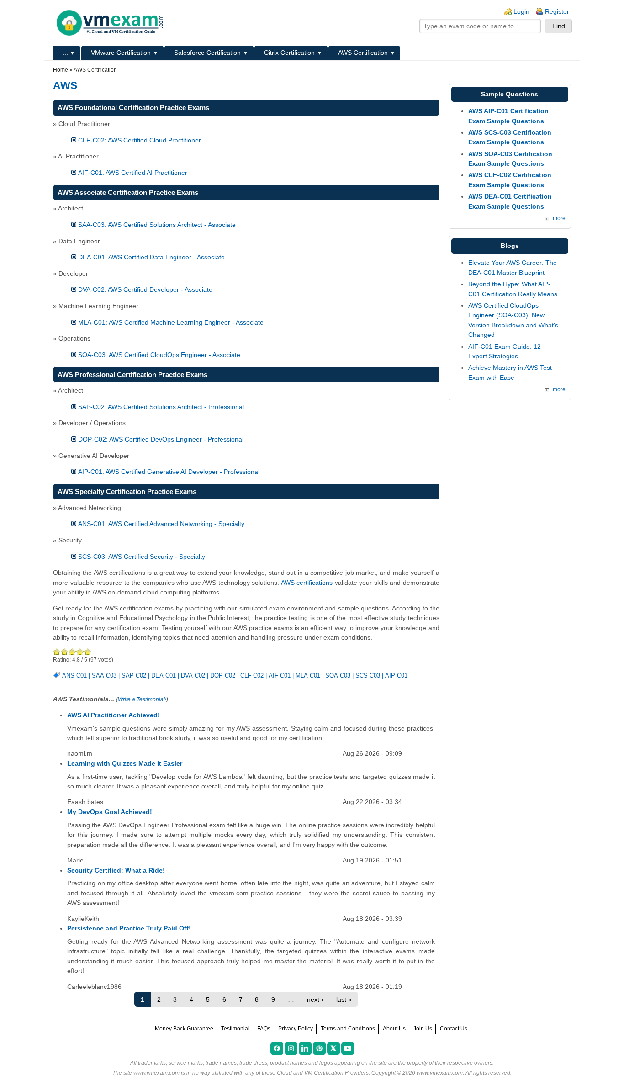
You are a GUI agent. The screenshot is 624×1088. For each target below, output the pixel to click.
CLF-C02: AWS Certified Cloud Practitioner (139, 140)
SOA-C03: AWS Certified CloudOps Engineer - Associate (159, 354)
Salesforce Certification (207, 52)
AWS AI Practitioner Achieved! (113, 715)
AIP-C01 (396, 676)
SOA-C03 (337, 676)
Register (557, 11)
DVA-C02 (193, 676)
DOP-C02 (222, 676)
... (65, 52)
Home (60, 70)
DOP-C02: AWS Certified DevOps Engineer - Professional (160, 439)
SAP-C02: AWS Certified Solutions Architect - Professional (161, 406)
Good (72, 651)
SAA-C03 (104, 676)
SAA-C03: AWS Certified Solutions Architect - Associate (157, 224)
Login (521, 11)
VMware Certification (121, 52)
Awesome (87, 651)
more (559, 218)
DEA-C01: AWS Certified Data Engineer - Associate (151, 257)
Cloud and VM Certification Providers (323, 1073)
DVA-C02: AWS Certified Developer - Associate (145, 289)
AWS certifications (307, 582)
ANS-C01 (74, 676)
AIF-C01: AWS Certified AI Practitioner (132, 172)
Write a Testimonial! (142, 699)
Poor (57, 651)
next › (315, 999)
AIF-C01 (280, 676)
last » (344, 999)
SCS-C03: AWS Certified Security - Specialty (141, 556)
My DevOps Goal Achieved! (109, 811)
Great (80, 651)
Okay (65, 651)
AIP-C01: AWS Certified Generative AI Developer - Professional (168, 471)
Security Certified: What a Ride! (116, 870)
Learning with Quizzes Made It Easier (124, 763)
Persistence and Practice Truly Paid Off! (129, 928)
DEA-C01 (163, 676)
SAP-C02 (134, 676)
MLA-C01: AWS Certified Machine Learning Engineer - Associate (171, 322)
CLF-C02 (252, 676)
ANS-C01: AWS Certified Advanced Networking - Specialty (161, 523)
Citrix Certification (289, 52)
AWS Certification (363, 52)
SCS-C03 (367, 676)
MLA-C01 (308, 676)
